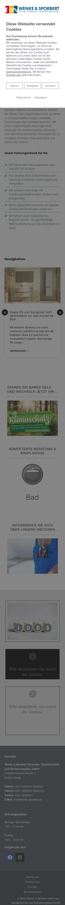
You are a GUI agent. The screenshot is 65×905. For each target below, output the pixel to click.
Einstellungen (32, 85)
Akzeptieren (50, 85)
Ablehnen (14, 85)
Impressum (40, 97)
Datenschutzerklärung (18, 71)
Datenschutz (23, 97)
